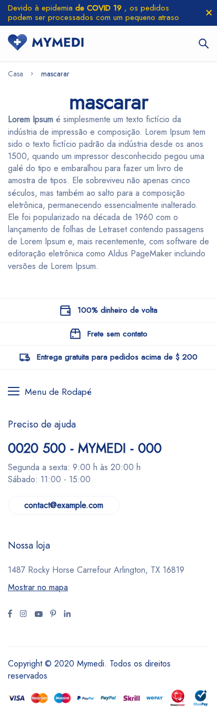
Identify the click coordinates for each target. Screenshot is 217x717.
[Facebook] (10, 615)
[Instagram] (38, 615)
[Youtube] (67, 615)
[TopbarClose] (209, 13)
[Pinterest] (53, 615)
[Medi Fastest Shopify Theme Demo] (46, 44)
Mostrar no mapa (38, 587)
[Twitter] (23, 615)
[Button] (204, 43)
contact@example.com (63, 505)
